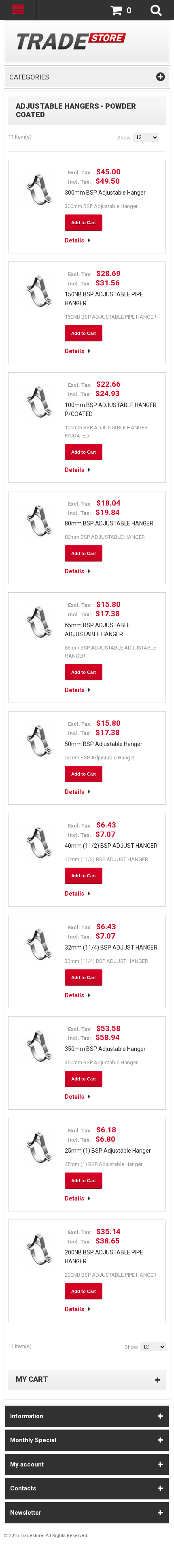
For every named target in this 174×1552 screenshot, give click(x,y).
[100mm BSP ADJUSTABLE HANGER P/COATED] (38, 402)
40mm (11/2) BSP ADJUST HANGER (111, 845)
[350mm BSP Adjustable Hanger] (38, 1047)
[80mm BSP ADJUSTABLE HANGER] (38, 521)
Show (124, 138)
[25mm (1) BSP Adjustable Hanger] (38, 1148)
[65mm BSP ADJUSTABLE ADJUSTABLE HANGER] (38, 622)
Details (74, 240)
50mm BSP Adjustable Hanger (103, 744)
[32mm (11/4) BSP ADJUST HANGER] (38, 945)
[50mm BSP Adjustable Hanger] (38, 741)
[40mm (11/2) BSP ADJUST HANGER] (38, 843)
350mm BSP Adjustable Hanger (105, 1049)
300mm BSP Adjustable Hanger (105, 192)
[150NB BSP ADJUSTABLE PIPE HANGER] (38, 292)
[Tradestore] (72, 41)
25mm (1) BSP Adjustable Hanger (108, 1150)
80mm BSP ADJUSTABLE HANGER (109, 523)
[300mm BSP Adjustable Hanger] (38, 190)
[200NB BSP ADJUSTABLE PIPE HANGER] (38, 1250)
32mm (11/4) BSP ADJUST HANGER (111, 947)
